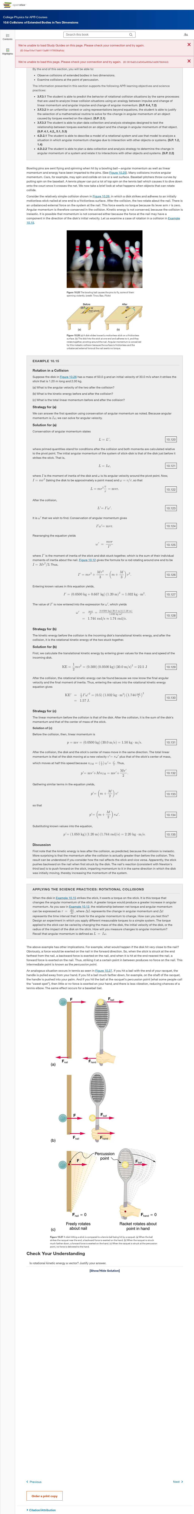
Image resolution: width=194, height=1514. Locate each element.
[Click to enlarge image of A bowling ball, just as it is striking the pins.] (104, 259)
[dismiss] (189, 45)
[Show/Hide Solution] (105, 1270)
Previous (35, 1482)
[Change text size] (186, 34)
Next (176, 1481)
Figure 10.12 (87, 560)
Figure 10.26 (101, 196)
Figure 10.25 (117, 172)
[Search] (131, 35)
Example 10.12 (79, 906)
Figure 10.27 (103, 970)
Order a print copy (44, 1496)
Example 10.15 (66, 898)
